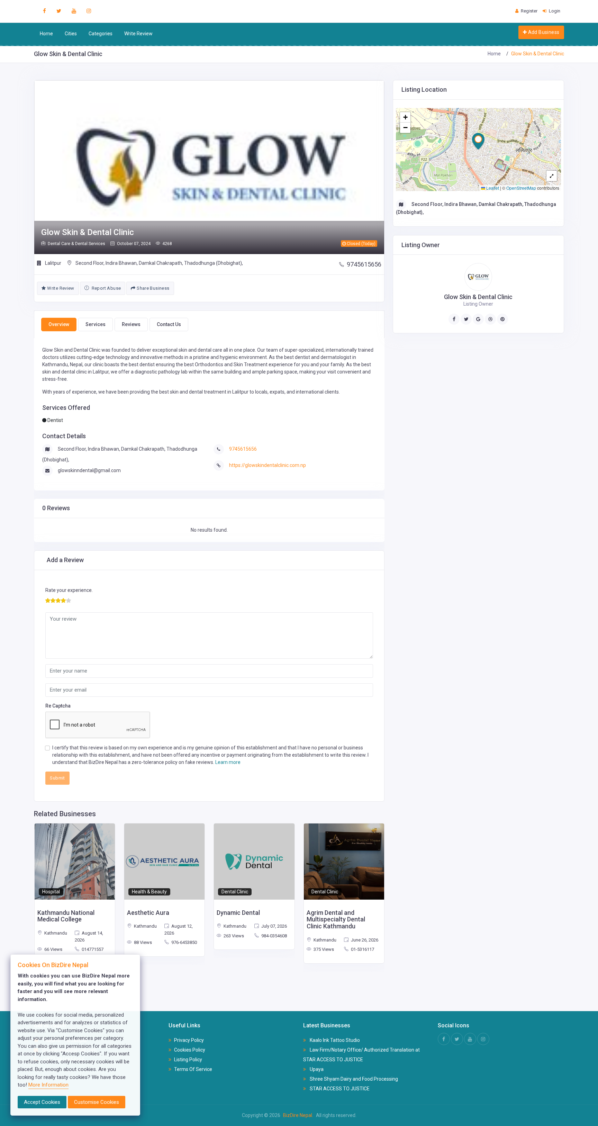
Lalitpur (52, 263)
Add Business (543, 32)
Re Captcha (58, 706)
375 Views (323, 949)
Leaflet (492, 188)
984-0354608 (273, 935)
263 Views (233, 935)
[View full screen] (551, 176)
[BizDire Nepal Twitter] (58, 11)
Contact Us (169, 324)
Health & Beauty (149, 891)
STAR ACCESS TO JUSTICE (339, 1088)
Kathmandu (55, 933)
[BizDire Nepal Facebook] (44, 11)
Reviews (131, 324)
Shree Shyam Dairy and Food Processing (353, 1079)
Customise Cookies (96, 1102)
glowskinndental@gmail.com (89, 470)
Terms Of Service (193, 1069)
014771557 (92, 949)
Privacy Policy (189, 1040)
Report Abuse (105, 288)
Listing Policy (188, 1059)
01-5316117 (362, 949)
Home (46, 33)
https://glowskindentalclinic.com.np (267, 465)
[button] (478, 141)
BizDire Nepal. (298, 1115)
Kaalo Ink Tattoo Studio (334, 1040)
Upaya (316, 1069)
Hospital (51, 891)
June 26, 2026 (364, 940)
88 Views (142, 942)
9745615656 (364, 264)
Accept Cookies (42, 1102)
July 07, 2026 (273, 926)
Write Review (138, 33)
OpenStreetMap (521, 188)
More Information (48, 1085)
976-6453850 (183, 942)
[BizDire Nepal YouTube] (74, 11)
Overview (58, 324)
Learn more (228, 762)
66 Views (52, 949)
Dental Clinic (234, 891)
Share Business (153, 288)
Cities (71, 33)
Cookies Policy (189, 1050)
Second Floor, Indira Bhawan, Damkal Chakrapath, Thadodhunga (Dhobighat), (158, 263)
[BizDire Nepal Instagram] (89, 11)
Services (95, 324)
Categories (100, 33)
